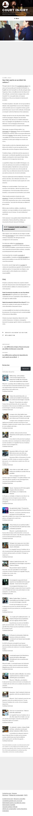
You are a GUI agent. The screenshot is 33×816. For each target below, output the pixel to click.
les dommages (10, 235)
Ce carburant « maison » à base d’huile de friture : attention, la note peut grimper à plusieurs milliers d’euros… (19, 729)
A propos (14, 793)
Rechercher (6, 365)
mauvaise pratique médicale (9, 806)
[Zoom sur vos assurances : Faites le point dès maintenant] (5, 713)
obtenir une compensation (9, 808)
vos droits (20, 255)
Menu (17, 18)
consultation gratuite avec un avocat (12, 800)
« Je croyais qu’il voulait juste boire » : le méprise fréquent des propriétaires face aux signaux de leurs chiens (20, 618)
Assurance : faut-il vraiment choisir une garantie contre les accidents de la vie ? (20, 694)
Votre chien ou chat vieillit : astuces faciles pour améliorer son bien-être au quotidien (20, 471)
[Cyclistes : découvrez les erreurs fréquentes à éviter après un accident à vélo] (5, 435)
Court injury (15, 10)
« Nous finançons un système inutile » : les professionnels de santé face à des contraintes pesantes (20, 526)
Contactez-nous (6, 793)
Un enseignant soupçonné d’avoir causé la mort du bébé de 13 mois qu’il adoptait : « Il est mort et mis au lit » (19, 581)
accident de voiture (22, 86)
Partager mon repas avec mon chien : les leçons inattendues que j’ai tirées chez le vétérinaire (19, 545)
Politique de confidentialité (16, 795)
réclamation (10, 335)
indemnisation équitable (8, 804)
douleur (11, 135)
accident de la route (7, 798)
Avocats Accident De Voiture (16, 332)
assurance (5, 198)
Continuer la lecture (7, 391)
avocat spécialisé (23, 257)
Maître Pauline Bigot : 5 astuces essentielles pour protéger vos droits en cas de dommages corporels (19, 600)
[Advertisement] (16, 58)
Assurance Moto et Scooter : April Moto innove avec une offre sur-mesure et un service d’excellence (19, 453)
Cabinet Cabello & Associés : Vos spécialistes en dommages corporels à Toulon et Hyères (20, 563)
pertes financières (22, 808)
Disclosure (5, 795)
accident (23, 265)
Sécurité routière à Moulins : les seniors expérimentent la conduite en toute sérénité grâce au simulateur (20, 675)
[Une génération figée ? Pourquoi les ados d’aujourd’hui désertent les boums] (5, 510)
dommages (5, 131)
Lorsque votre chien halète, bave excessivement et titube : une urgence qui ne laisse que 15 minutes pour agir (20, 416)
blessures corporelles (19, 798)
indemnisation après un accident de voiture (13, 802)
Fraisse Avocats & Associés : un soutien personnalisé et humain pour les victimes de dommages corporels (19, 397)
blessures (13, 131)
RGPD (25, 795)
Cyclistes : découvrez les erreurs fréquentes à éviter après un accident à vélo (20, 434)
